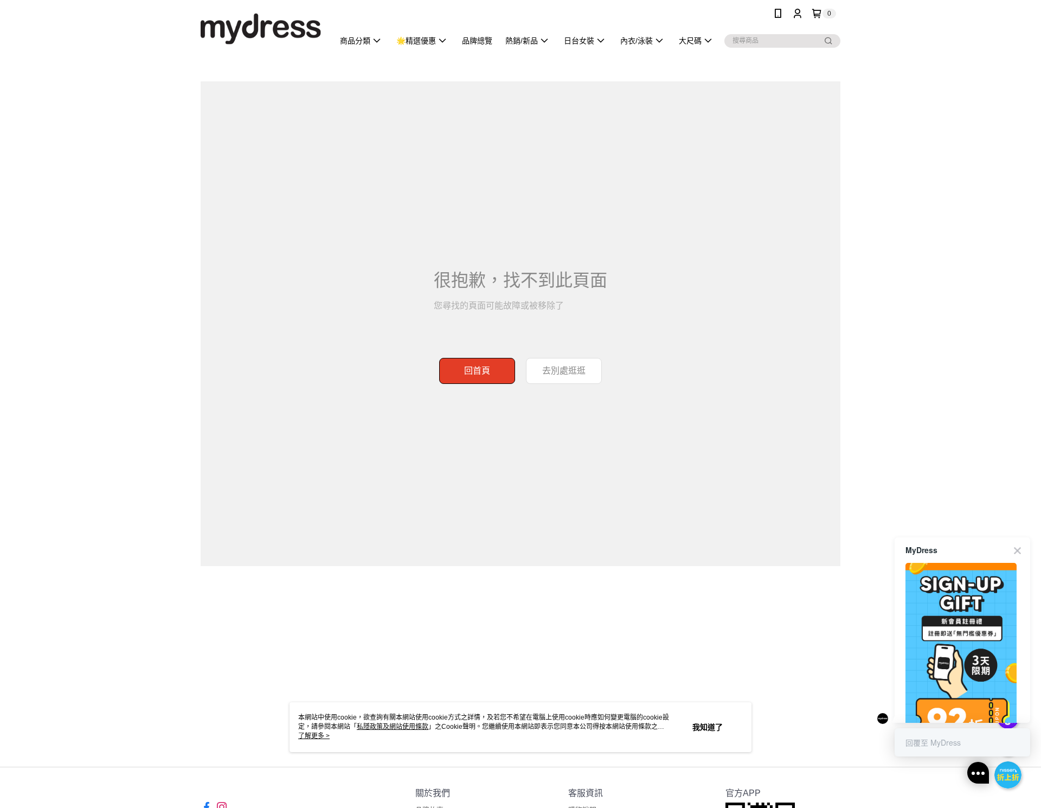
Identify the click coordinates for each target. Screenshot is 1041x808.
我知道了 (707, 727)
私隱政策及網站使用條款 (392, 726)
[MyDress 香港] (261, 28)
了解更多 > (314, 736)
